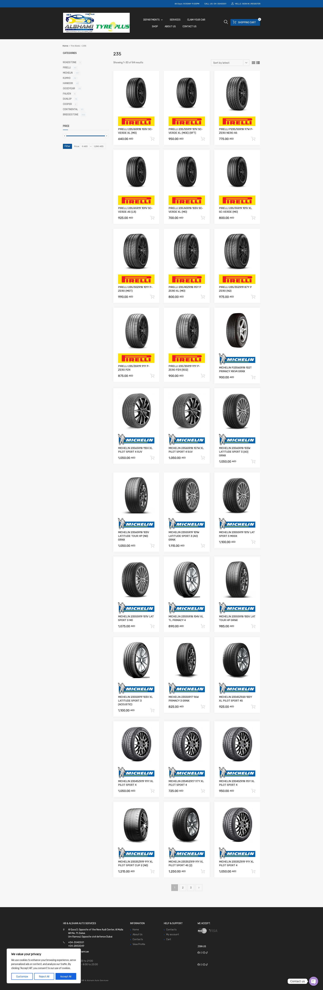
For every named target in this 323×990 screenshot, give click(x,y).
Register (255, 4)
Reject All (44, 976)
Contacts (138, 939)
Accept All (65, 976)
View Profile (139, 944)
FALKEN (67, 93)
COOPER (67, 104)
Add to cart (152, 139)
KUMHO (66, 78)
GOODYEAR (69, 88)
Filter (67, 146)
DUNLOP (67, 99)
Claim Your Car (196, 19)
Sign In (245, 4)
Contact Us (189, 26)
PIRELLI (67, 67)
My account (172, 934)
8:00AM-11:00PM (191, 4)
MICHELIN (68, 72)
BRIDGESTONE (70, 114)
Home (65, 46)
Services (175, 19)
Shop (155, 26)
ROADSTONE (69, 62)
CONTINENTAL (70, 109)
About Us (170, 26)
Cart (168, 939)
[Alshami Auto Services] (96, 31)
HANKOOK (68, 83)
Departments (151, 19)
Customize (22, 976)
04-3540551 (220, 4)
